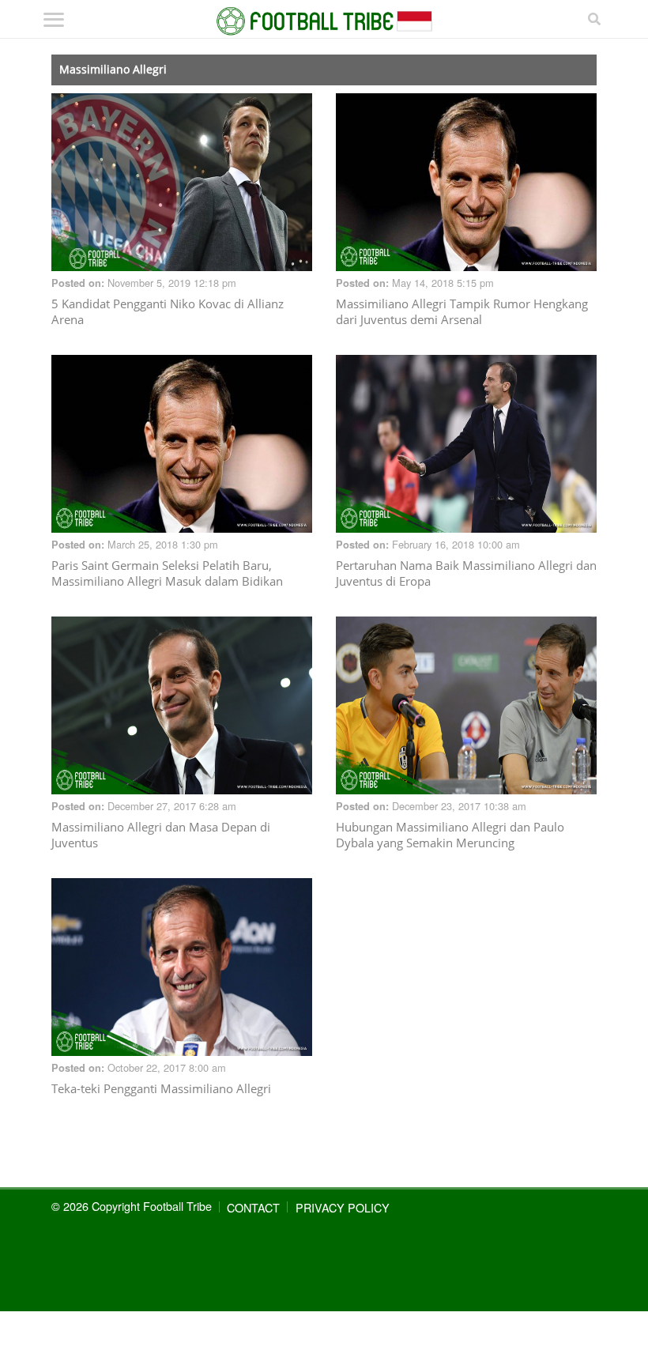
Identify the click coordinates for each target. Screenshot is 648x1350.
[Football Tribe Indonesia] (324, 21)
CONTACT (253, 1207)
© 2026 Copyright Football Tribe (131, 1205)
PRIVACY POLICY (343, 1207)
